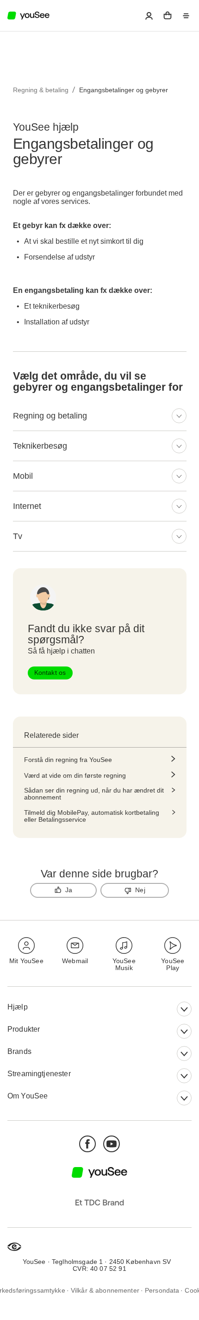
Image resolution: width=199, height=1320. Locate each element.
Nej (140, 890)
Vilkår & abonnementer (105, 1290)
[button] (149, 15)
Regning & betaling (40, 90)
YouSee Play (172, 964)
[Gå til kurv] (167, 15)
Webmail (75, 961)
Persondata (162, 1290)
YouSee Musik (124, 964)
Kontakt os (50, 672)
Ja (68, 890)
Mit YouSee (26, 961)
